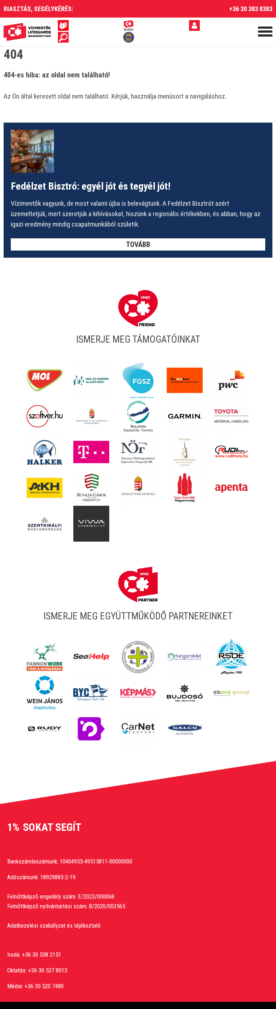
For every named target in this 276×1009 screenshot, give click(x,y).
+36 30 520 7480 (44, 986)
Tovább (138, 244)
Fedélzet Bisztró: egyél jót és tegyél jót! (90, 186)
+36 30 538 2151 (41, 954)
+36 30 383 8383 (250, 9)
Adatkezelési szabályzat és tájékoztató (54, 925)
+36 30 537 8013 (47, 970)
